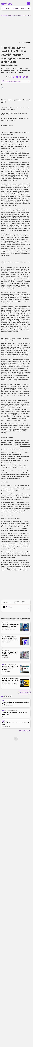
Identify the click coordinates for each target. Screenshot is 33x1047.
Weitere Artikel (24, 692)
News (11, 15)
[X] (24, 77)
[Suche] (29, 8)
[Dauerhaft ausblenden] (29, 81)
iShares (3, 65)
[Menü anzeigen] (2, 8)
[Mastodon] (14, 77)
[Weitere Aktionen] (29, 609)
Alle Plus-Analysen (24, 730)
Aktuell (8, 8)
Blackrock (9, 607)
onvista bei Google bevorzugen (12, 81)
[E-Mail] (27, 77)
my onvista (15, 8)
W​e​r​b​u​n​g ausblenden (21, 27)
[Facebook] (17, 77)
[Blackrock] (4, 607)
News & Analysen (5, 15)
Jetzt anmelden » (25, 446)
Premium (23, 8)
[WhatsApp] (20, 77)
